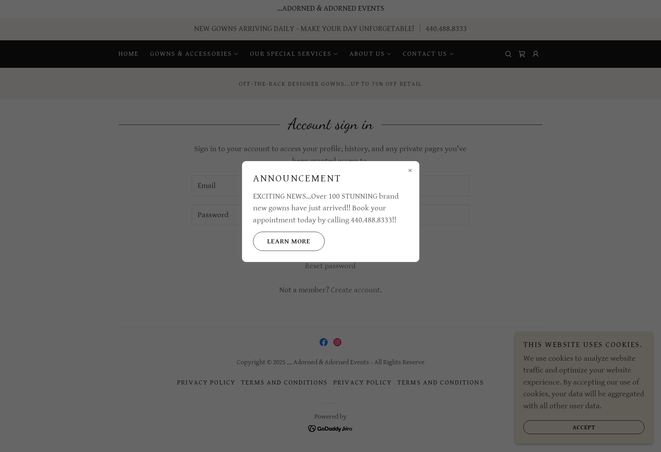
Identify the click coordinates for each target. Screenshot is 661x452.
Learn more (289, 241)
